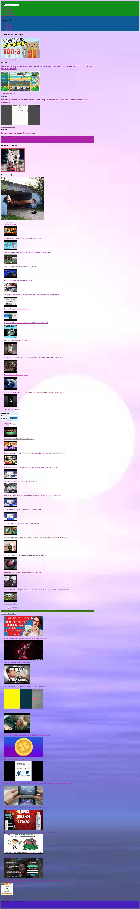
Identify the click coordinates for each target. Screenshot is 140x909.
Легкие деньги (8, 12)
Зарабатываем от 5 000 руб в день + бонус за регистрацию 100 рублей (25, 638)
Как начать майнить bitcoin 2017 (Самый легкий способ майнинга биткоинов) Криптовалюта (31, 294)
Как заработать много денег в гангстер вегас (17, 662)
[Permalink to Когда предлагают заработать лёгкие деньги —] (10, 337)
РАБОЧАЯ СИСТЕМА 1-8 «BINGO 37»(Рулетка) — (19, 439)
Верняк (3, 2)
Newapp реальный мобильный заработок (16, 711)
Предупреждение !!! (10, 13)
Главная (6, 7)
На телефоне (8, 9)
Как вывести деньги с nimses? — (13, 409)
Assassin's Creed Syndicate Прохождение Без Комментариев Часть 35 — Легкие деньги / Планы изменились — (37, 589)
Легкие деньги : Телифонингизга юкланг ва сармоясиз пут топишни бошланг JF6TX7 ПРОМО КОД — (34, 357)
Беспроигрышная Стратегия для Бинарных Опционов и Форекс (23, 238)
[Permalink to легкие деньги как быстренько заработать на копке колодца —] (10, 569)
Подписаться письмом (10, 420)
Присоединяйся (8, 15)
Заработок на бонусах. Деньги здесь (18, 133)
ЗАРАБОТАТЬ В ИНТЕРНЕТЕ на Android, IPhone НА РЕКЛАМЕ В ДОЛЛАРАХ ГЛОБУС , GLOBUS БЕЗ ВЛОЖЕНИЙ (39, 783)
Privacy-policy (8, 897)
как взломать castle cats (11, 604)
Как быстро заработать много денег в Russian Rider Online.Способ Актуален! (27, 807)
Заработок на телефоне (8, 93)
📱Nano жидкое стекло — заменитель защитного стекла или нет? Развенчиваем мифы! (30, 832)
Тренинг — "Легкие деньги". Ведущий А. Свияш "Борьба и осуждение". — (26, 555)
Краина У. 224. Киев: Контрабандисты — (16, 375)
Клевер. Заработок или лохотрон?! (14, 759)
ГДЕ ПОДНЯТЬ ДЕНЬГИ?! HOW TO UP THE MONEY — (20, 481)
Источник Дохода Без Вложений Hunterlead (17, 309)
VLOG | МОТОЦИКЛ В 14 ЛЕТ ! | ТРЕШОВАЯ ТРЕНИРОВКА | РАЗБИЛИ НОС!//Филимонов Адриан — (34, 392)
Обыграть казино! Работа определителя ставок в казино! (21, 266)
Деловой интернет (6, 413)
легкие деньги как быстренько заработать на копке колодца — (22, 572)
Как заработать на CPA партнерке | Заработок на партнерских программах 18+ (27, 252)
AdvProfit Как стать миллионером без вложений (18, 280)
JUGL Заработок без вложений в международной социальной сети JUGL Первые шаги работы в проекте (35, 880)
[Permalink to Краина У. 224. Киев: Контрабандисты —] (10, 372)
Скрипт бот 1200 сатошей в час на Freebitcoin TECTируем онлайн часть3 (26, 323)
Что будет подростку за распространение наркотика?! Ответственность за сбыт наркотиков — (32, 495)
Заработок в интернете (11, 856)
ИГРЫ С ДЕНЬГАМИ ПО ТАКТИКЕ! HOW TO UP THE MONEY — (23, 509)
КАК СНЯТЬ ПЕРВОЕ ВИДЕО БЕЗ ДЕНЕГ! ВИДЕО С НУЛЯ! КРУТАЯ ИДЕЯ (27, 735)
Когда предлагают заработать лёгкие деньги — (18, 340)
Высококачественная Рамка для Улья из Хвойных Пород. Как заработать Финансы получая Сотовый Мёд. (36, 537)
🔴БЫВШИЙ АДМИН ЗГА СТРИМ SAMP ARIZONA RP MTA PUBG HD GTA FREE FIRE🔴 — (31, 467)
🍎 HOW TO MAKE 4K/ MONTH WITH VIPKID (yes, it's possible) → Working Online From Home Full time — (35, 453)
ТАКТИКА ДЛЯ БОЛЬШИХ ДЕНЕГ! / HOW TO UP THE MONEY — (23, 523)
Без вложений (8, 10)
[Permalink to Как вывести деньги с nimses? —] (10, 407)
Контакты (6, 898)
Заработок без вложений (8, 60)
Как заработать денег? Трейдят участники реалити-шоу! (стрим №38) (24, 686)
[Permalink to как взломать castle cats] (10, 601)
